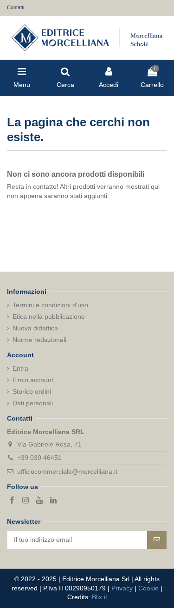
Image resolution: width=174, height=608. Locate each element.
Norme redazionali (39, 339)
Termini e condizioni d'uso (50, 305)
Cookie (148, 588)
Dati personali (33, 403)
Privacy (122, 588)
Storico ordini (32, 391)
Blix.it (99, 597)
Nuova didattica (35, 328)
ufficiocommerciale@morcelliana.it (67, 471)
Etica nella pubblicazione (49, 316)
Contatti (15, 7)
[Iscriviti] (157, 540)
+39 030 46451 (39, 457)
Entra (20, 368)
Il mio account (33, 380)
